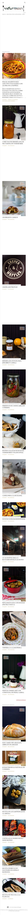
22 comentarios (11, 364)
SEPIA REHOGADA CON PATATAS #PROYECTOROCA (13, 604)
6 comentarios (11, 561)
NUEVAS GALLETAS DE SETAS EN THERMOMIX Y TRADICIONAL (13, 451)
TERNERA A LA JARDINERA (12, 648)
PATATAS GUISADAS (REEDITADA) (13, 519)
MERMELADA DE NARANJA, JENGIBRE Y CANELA (12, 362)
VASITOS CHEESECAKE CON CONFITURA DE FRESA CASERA (13, 691)
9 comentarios (11, 289)
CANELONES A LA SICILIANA (12, 495)
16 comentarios (11, 606)
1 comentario (10, 898)
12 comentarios (11, 815)
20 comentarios (11, 145)
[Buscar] (25, 2)
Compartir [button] (4, 99)
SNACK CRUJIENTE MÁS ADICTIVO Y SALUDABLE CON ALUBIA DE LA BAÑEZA (12, 83)
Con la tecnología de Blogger (15, 907)
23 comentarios (11, 219)
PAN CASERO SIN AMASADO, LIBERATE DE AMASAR (12, 744)
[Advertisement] (14, 34)
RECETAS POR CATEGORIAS (14, 14)
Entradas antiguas (21, 700)
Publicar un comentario (13, 99)
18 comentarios (11, 497)
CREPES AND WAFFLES (9, 287)
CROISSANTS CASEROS (10, 217)
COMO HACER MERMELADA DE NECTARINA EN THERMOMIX (13, 142)
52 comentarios (11, 771)
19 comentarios (11, 409)
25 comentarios (11, 694)
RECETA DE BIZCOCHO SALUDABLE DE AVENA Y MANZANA (10, 870)
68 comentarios (11, 746)
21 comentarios (11, 454)
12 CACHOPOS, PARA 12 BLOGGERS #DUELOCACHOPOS (12, 559)
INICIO (4, 14)
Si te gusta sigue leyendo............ (10, 101)
